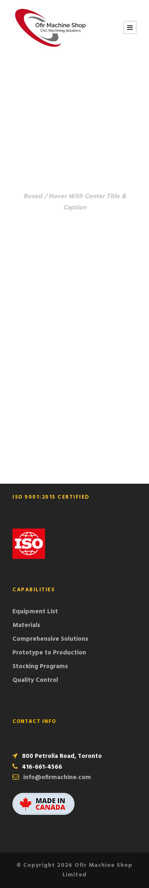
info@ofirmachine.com (57, 777)
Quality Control (35, 680)
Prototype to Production (49, 653)
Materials (26, 625)
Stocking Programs (40, 667)
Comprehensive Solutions (50, 639)
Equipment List (35, 612)
